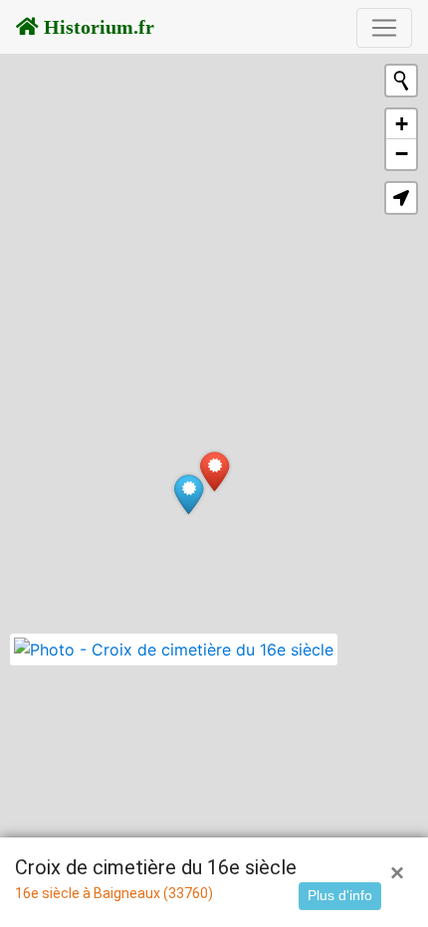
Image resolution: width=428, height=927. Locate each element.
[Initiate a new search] (401, 80)
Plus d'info (340, 895)
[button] (401, 198)
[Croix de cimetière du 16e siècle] (214, 471)
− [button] (401, 153)
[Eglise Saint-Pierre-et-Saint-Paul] (188, 493)
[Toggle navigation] (384, 28)
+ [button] (401, 123)
